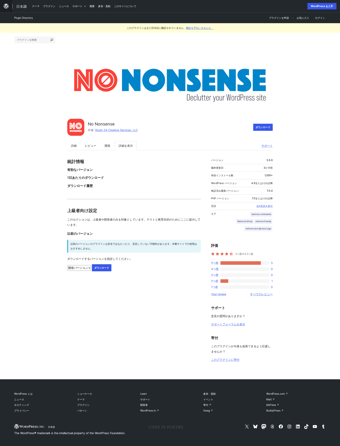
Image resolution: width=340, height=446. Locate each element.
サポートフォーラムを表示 (228, 324)
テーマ (81, 399)
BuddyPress (275, 410)
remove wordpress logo (258, 228)
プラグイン (83, 404)
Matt (270, 399)
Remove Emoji (245, 221)
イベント (208, 399)
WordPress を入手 (322, 6)
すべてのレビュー (261, 294)
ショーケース (84, 393)
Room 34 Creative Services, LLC (116, 130)
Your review (218, 294)
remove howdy (263, 221)
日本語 (51, 426)
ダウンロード (263, 127)
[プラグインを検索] (51, 39)
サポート (267, 145)
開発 (107, 145)
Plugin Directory (23, 17)
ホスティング (21, 404)
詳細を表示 (126, 145)
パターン (82, 410)
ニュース (19, 399)
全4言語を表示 (264, 206)
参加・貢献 (209, 393)
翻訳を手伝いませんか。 (199, 27)
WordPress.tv (149, 410)
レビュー (90, 145)
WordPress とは (23, 393)
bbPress (272, 404)
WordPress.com (277, 393)
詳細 (74, 145)
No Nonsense (101, 124)
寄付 (207, 404)
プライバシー (21, 410)
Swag (208, 410)
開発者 (144, 404)
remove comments (261, 214)
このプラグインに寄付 (225, 359)
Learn (143, 393)
